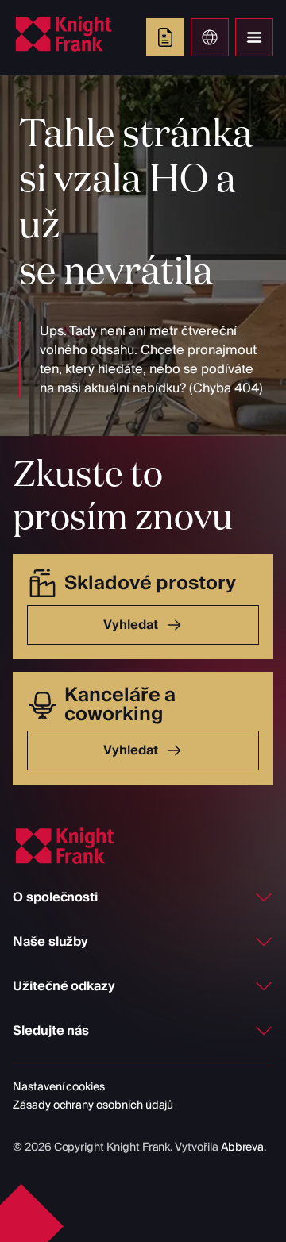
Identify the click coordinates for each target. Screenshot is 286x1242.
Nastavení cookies (59, 1087)
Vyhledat (130, 625)
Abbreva (243, 1147)
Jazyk (210, 37)
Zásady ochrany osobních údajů (93, 1105)
